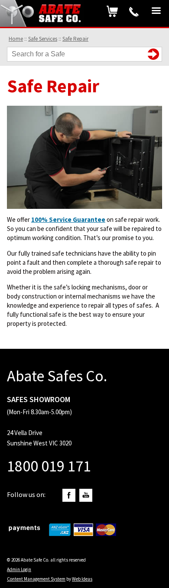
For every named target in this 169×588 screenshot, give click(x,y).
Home (16, 38)
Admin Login (19, 569)
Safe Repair (75, 38)
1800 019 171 (134, 11)
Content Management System (36, 579)
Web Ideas (82, 579)
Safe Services (42, 38)
